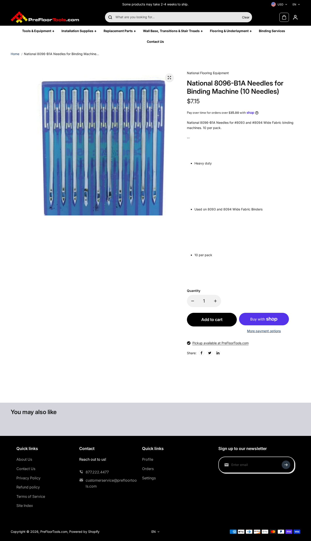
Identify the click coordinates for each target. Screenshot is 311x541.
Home (15, 54)
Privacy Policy (28, 478)
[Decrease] (192, 301)
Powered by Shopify (84, 531)
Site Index (24, 505)
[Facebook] (201, 353)
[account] (295, 17)
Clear (246, 17)
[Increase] (215, 301)
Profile (147, 459)
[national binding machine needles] (169, 78)
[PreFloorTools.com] (45, 17)
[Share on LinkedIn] (218, 353)
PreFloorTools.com (53, 531)
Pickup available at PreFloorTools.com (220, 343)
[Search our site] (110, 17)
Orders (148, 468)
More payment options (264, 331)
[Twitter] (209, 353)
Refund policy (28, 487)
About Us (24, 459)
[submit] (286, 464)
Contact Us (25, 468)
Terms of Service (30, 496)
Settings (149, 478)
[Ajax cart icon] (284, 17)
